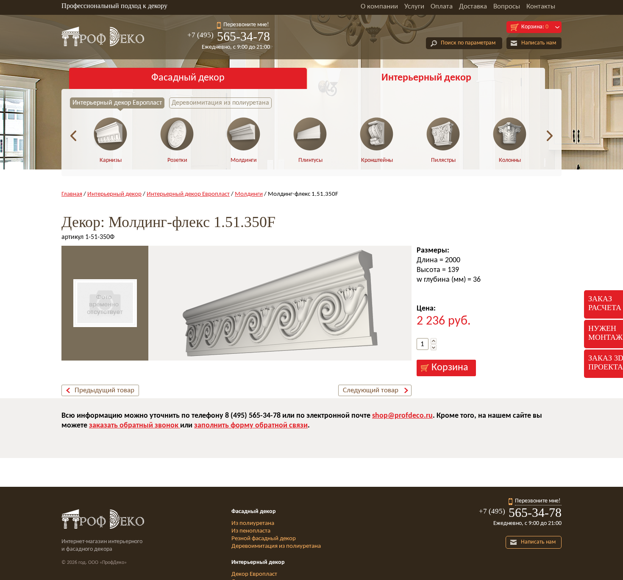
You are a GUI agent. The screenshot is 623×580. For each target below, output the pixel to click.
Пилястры (443, 160)
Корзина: (534, 27)
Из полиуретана (252, 523)
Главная (71, 194)
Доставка (473, 6)
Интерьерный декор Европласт (117, 103)
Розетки (177, 160)
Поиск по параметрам (468, 43)
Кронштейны (377, 160)
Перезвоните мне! (246, 25)
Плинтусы (310, 160)
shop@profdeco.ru (402, 416)
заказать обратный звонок (134, 426)
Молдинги (244, 160)
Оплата (442, 6)
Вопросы (506, 6)
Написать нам (538, 43)
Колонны (510, 160)
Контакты (540, 6)
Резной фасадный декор (263, 539)
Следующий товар (370, 390)
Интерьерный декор (426, 78)
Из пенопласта (250, 531)
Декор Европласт (254, 574)
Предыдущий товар (104, 390)
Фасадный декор (188, 78)
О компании (379, 6)
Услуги (414, 6)
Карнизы (111, 160)
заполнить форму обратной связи (251, 426)
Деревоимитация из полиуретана (220, 103)
